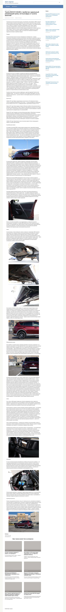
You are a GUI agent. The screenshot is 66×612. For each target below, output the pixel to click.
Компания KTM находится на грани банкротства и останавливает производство (53, 15)
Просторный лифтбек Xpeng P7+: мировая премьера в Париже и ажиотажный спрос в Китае (13, 594)
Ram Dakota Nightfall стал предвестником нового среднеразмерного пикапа (51, 23)
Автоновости (14, 6)
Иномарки (8, 6)
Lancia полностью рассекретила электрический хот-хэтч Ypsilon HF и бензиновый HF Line (53, 59)
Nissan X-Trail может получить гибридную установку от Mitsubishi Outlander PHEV (32, 574)
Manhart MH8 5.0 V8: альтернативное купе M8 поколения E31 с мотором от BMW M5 (53, 67)
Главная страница (7, 10)
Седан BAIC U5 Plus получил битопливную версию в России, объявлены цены (52, 75)
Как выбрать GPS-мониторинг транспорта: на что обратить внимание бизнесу (31, 553)
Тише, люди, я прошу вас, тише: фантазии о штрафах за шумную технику (52, 45)
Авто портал (9, 2)
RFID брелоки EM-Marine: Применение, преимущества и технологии (12, 574)
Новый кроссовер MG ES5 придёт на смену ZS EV (32, 594)
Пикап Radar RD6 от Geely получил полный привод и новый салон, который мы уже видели (52, 37)
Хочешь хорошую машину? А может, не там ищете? (11, 553)
